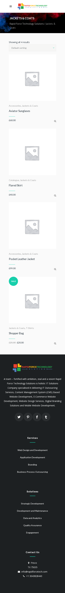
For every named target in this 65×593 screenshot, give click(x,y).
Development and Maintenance (32, 510)
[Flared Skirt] (55, 195)
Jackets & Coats (30, 105)
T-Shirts (30, 328)
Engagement (32, 532)
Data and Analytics (32, 518)
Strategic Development (32, 503)
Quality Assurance (32, 525)
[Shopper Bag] (55, 343)
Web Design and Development (33, 450)
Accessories (15, 105)
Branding (32, 464)
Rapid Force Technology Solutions (27, 23)
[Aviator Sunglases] (55, 121)
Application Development (32, 457)
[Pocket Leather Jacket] (55, 269)
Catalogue (14, 180)
